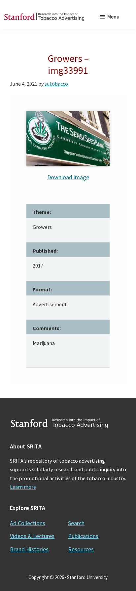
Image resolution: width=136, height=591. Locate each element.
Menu (113, 16)
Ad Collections (27, 523)
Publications (83, 536)
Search (76, 523)
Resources (81, 549)
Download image (68, 177)
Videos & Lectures (32, 536)
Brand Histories (29, 549)
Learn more (23, 487)
